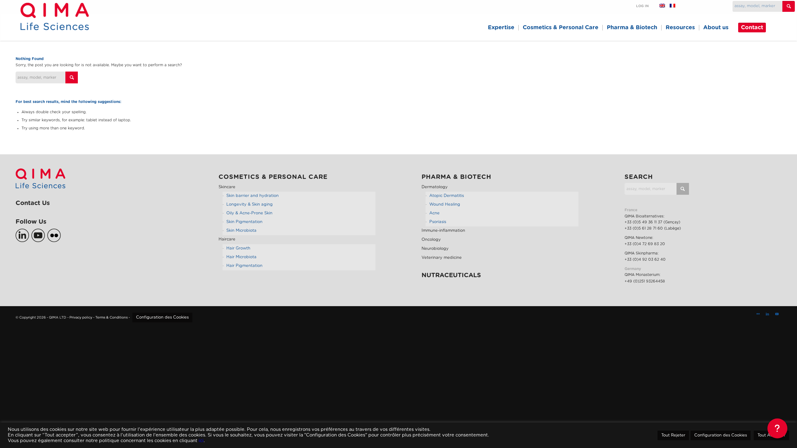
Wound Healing (444, 205)
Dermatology (435, 187)
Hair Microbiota (241, 257)
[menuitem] (501, 27)
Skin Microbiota (241, 231)
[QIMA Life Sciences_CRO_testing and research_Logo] (55, 23)
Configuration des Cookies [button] (162, 317)
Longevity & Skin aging (249, 205)
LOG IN (642, 6)
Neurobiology (435, 249)
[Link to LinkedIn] (767, 314)
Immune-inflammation (443, 231)
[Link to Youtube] (776, 314)
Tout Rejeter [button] (673, 435)
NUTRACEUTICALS (451, 275)
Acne (434, 213)
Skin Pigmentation (244, 222)
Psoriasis (437, 222)
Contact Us (33, 203)
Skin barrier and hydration (252, 196)
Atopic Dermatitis (446, 196)
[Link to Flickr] (758, 314)
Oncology (431, 240)
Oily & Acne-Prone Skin (249, 213)
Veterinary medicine (442, 258)
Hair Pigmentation (244, 266)
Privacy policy (80, 317)
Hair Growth (238, 248)
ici (201, 440)
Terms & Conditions (111, 317)
